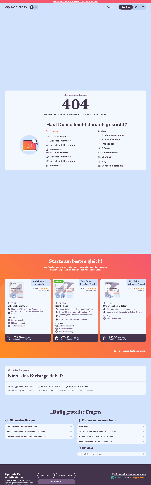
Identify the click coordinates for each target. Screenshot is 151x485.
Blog (104, 161)
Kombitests (56, 149)
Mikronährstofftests (60, 140)
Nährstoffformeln (111, 139)
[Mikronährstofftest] (16, 290)
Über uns (106, 157)
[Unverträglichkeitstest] (112, 290)
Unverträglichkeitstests (62, 145)
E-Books (106, 148)
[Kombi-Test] (64, 290)
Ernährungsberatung (113, 135)
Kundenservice (110, 152)
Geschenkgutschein (112, 165)
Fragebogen (108, 144)
